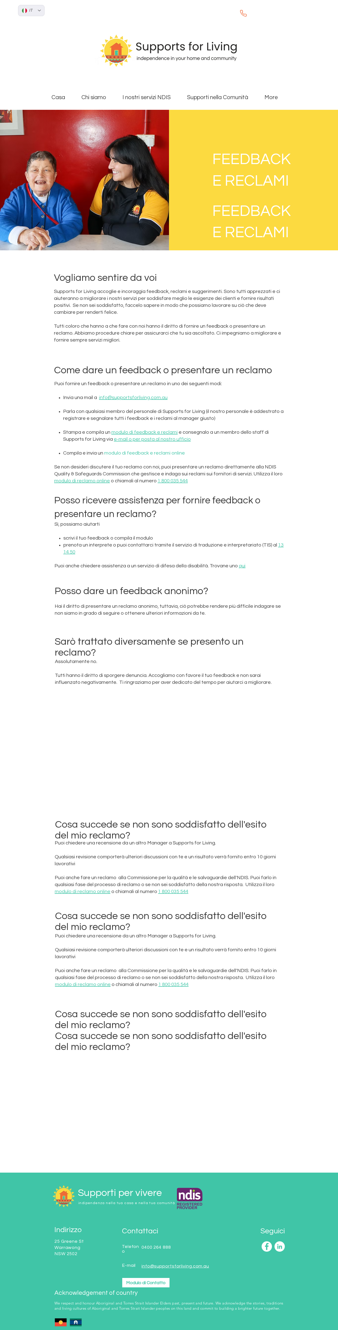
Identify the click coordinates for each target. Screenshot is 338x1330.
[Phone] (243, 13)
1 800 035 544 (173, 480)
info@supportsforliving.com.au (133, 397)
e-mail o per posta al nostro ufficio (152, 439)
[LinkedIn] (279, 1246)
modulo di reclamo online (82, 480)
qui (242, 565)
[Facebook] (267, 1246)
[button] (151, 97)
